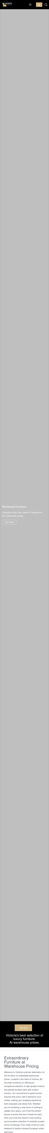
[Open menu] (30, 5)
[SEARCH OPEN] (46, 4)
